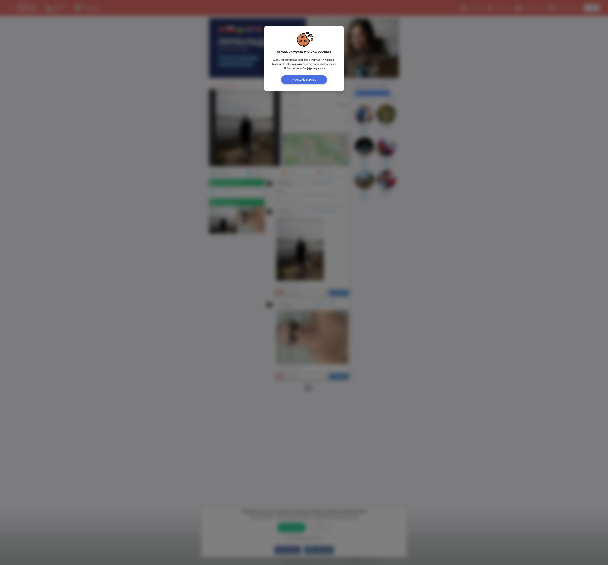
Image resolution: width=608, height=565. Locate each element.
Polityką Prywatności (322, 59)
